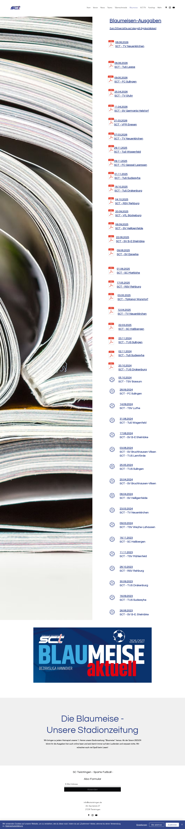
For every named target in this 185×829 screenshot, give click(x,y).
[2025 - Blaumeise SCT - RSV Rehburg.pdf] (111, 201)
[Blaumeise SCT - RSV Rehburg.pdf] (111, 284)
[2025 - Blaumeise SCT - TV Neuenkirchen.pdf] (111, 136)
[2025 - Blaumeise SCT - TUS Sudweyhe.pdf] (111, 176)
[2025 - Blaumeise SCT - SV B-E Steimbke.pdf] (111, 239)
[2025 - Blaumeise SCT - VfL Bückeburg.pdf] (111, 213)
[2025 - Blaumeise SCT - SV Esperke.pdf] (111, 252)
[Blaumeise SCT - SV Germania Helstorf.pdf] (111, 108)
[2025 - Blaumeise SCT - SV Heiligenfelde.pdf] (111, 226)
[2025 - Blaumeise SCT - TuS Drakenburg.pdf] (111, 188)
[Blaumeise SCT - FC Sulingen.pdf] (110, 79)
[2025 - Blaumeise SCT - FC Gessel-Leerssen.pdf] (111, 163)
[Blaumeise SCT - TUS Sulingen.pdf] (111, 341)
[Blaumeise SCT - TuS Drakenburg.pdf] (111, 366)
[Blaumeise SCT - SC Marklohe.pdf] (111, 271)
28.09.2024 (126, 389)
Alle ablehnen (156, 824)
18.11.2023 (126, 537)
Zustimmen (172, 824)
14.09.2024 (126, 404)
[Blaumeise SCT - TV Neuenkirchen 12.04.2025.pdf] (111, 311)
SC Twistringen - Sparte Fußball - (93, 772)
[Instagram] (170, 7)
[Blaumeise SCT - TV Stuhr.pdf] (111, 93)
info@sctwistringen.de (93, 802)
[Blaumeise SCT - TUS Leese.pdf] (111, 65)
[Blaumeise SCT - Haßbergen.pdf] (111, 327)
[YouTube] (173, 7)
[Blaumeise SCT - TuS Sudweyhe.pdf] (111, 355)
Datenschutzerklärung (14, 826)
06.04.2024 (126, 494)
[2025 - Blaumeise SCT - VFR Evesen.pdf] (111, 122)
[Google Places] (166, 7)
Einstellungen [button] (141, 824)
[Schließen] (181, 824)
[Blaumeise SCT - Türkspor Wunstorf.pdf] (111, 297)
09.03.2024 (126, 523)
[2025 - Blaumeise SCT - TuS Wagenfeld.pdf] (111, 149)
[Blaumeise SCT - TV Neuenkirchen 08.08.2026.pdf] (111, 44)
